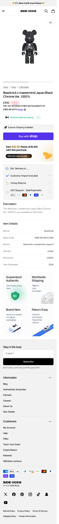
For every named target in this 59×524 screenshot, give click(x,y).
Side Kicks (14, 485)
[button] (3, 11)
